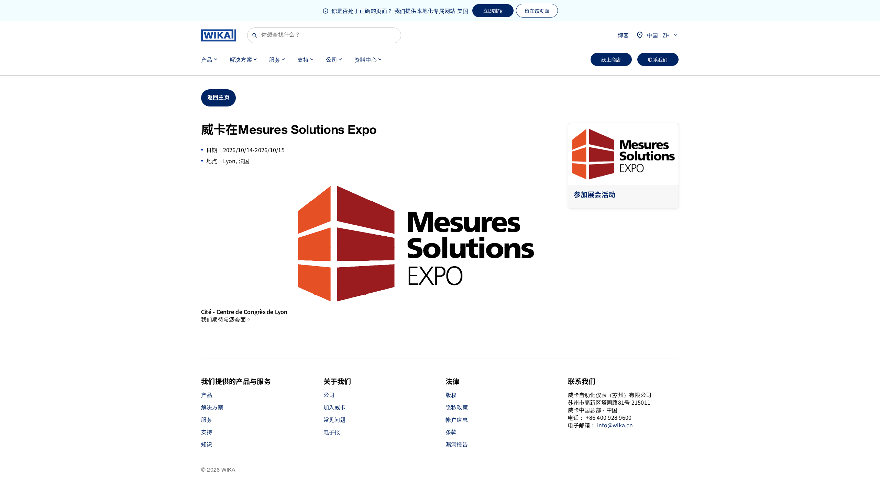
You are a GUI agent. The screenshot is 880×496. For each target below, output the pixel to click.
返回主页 (218, 97)
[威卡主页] (218, 35)
